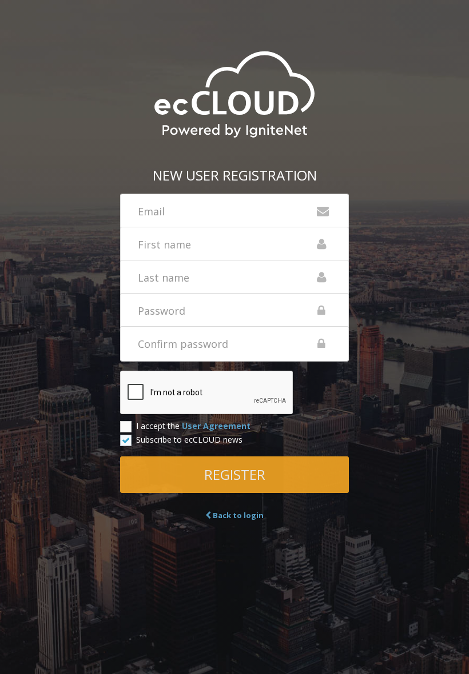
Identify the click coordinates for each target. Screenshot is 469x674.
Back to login (237, 515)
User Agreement (216, 425)
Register (234, 474)
